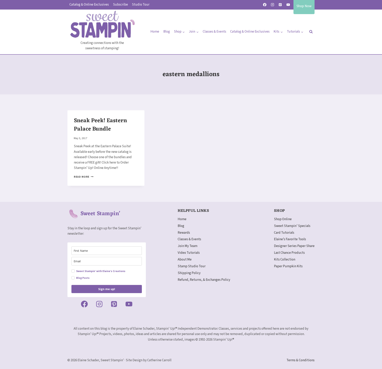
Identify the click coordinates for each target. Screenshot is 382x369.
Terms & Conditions (300, 360)
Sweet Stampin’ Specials (292, 226)
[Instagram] (272, 4)
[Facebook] (264, 4)
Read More (84, 177)
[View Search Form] (311, 31)
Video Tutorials (189, 252)
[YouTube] (288, 4)
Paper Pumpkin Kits (288, 266)
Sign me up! (106, 289)
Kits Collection (284, 259)
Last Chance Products (289, 252)
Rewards (184, 232)
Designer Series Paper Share (294, 246)
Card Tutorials (284, 232)
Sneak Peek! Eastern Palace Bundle (100, 125)
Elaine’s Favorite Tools (290, 239)
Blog (166, 31)
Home (154, 31)
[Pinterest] (280, 4)
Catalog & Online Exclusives (89, 4)
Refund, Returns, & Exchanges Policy (204, 279)
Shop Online (283, 219)
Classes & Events (214, 31)
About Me (185, 259)
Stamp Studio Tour (192, 266)
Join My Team (187, 246)
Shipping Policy (189, 273)
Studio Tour (140, 4)
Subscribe (120, 4)
